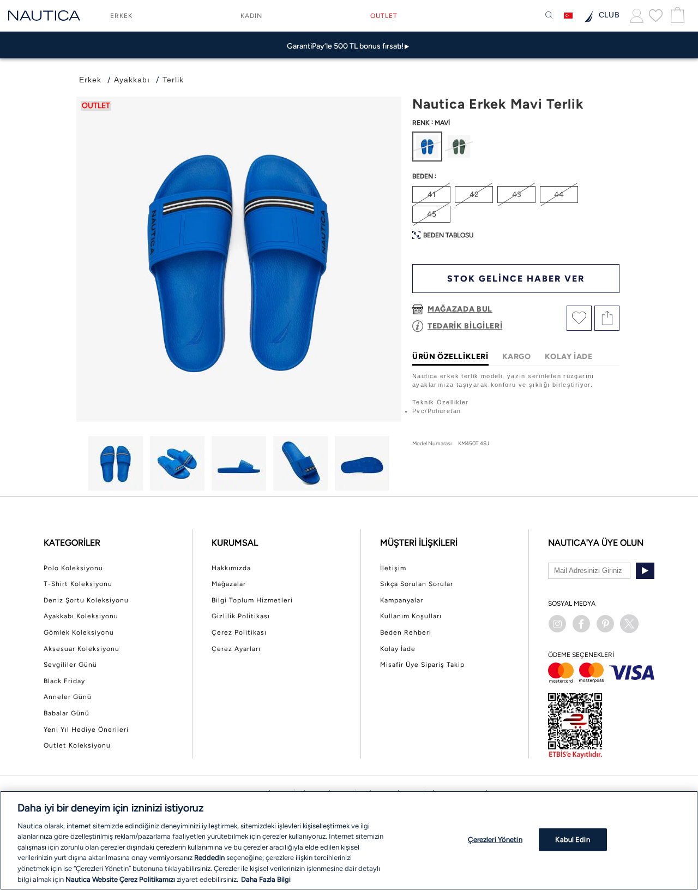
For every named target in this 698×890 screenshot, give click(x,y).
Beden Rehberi (405, 632)
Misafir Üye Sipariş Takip (422, 664)
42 (474, 194)
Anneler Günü (68, 697)
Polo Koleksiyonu (73, 568)
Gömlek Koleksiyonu (79, 632)
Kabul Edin (572, 839)
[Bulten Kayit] (645, 571)
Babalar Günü (66, 713)
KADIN (251, 16)
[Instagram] (557, 623)
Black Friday (64, 681)
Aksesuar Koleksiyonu (81, 649)
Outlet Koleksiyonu (77, 745)
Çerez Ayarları (236, 649)
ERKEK (121, 16)
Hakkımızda (231, 568)
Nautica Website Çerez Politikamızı (121, 879)
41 (432, 194)
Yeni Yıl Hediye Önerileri (86, 729)
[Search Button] (549, 16)
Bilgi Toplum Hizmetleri (252, 600)
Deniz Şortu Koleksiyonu (86, 600)
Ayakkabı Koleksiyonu (81, 616)
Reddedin (209, 857)
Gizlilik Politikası (241, 616)
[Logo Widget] (44, 15)
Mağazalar (229, 584)
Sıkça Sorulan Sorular (416, 584)
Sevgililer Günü (70, 664)
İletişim (393, 568)
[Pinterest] (605, 623)
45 (431, 214)
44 (559, 194)
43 (516, 194)
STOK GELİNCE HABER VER (516, 278)
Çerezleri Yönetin (495, 839)
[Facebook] (581, 623)
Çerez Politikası (239, 632)
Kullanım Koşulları (411, 616)
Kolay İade (398, 649)
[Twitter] (629, 623)
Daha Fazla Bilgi (266, 879)
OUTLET (384, 16)
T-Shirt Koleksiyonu (78, 584)
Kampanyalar (401, 600)
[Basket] (676, 15)
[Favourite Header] (656, 15)
